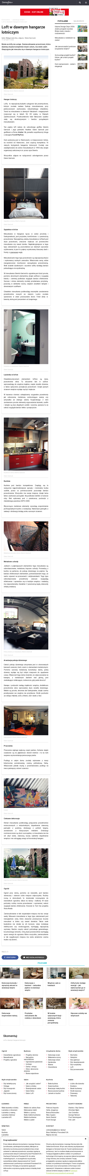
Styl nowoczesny (9, 1093)
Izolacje (29, 1064)
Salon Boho (30, 1091)
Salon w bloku (31, 1086)
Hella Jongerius (52, 1110)
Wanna (50, 1065)
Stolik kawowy (75, 1091)
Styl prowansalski (77, 1069)
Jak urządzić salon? (33, 1084)
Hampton (73, 1057)
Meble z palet (29, 1120)
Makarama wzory (54, 1057)
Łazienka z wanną (8, 1113)
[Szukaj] (80, 2)
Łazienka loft (7, 1117)
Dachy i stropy (31, 1067)
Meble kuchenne (30, 1117)
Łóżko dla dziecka (77, 1084)
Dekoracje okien (54, 1060)
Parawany (74, 1093)
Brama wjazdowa (32, 1073)
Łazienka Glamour (8, 1115)
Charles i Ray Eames (76, 1108)
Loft (71, 1067)
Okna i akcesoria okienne (31, 1070)
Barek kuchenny (76, 1088)
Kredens (73, 1086)
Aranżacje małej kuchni (56, 1088)
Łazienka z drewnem (9, 1110)
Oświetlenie (52, 1067)
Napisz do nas (51, 1135)
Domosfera (6, 20)
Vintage (6, 1086)
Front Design (51, 1120)
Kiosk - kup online (33, 12)
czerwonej (14, 252)
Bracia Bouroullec (52, 1113)
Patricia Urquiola (52, 1108)
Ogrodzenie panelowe (34, 1062)
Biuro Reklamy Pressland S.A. (57, 1132)
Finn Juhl (71, 1120)
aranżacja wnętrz (18, 20)
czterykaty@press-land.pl (56, 1130)
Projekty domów (32, 1055)
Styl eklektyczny (9, 1084)
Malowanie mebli (30, 1110)
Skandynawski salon (33, 1088)
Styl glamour (75, 1060)
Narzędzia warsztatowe (29, 1058)
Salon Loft (30, 1093)
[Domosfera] (7, 2)
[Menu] (86, 2)
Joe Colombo (73, 1113)
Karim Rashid (51, 1117)
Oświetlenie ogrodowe (12, 1055)
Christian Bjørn (73, 1110)
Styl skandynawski (77, 1062)
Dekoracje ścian (54, 1055)
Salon (4, 1130)
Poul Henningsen (74, 1117)
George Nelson (74, 1115)
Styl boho (73, 1055)
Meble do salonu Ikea (32, 1108)
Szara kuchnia (53, 1086)
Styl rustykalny (75, 1065)
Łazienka (5, 1135)
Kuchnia (4, 1132)
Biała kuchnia (53, 1084)
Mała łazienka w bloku (10, 1108)
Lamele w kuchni (54, 1093)
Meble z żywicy (30, 1113)
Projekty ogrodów (10, 1060)
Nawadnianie (8, 1057)
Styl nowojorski (9, 1088)
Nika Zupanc (50, 1115)
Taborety (73, 1096)
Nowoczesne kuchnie (56, 1091)
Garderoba (52, 1062)
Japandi (6, 1091)
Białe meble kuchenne (32, 1115)
